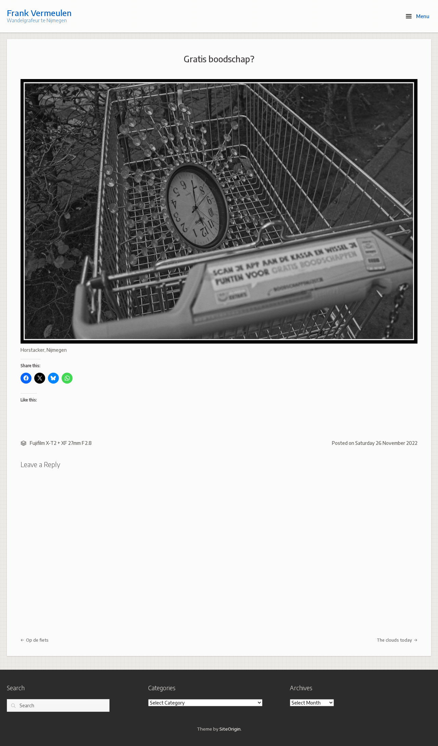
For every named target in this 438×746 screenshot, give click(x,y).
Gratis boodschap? (219, 59)
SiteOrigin (230, 729)
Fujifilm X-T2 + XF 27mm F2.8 (61, 443)
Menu (422, 16)
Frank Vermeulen (39, 13)
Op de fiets (37, 640)
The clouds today (395, 640)
